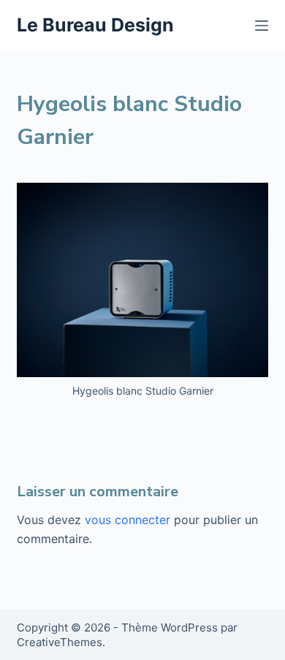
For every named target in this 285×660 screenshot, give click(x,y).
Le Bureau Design (95, 25)
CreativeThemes (59, 642)
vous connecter (127, 519)
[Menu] (261, 25)
